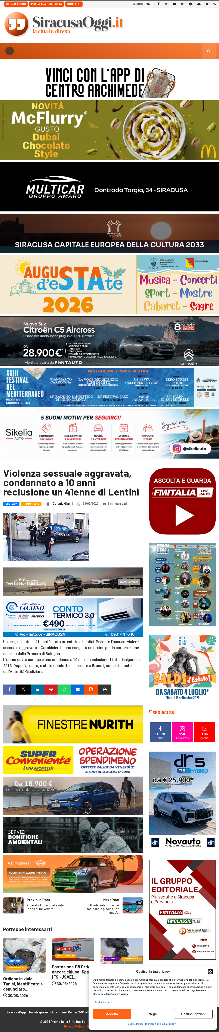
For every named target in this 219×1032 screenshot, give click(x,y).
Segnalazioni (16, 4)
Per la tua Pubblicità (46, 4)
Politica (63, 958)
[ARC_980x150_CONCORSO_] (109, 82)
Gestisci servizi (103, 1002)
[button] (210, 971)
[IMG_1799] (73, 759)
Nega (153, 1014)
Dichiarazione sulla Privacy (160, 1024)
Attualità (15, 949)
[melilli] (182, 584)
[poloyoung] (73, 795)
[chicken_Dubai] (109, 130)
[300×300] (182, 668)
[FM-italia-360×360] (182, 501)
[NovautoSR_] (182, 801)
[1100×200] (109, 233)
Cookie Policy (135, 1024)
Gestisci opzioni (193, 1014)
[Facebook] (159, 3)
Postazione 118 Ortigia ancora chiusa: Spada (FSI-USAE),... (24, 971)
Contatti (73, 4)
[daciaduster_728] (73, 581)
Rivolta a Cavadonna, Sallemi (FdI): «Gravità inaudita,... (73, 974)
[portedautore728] (73, 724)
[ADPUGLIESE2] (73, 874)
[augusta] (109, 284)
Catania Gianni (63, 503)
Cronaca (11, 504)
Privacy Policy (74, 1026)
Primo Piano (31, 504)
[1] (182, 909)
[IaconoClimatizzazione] (73, 617)
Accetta (112, 1014)
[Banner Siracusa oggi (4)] (109, 340)
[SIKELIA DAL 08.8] (109, 433)
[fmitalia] (109, 387)
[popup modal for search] (209, 51)
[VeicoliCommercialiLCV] (109, 186)
